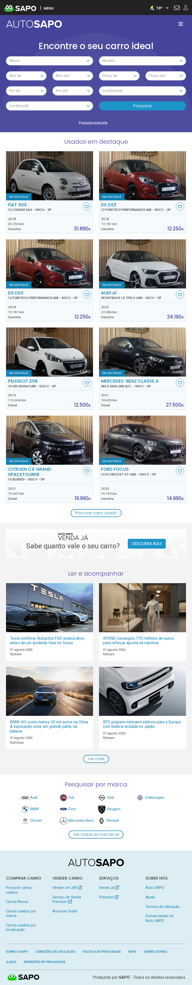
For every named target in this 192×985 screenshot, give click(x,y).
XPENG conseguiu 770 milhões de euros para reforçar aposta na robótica (138, 640)
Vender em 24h (65, 888)
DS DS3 (136, 207)
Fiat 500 (30, 207)
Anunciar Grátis (65, 911)
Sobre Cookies (155, 951)
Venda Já (107, 888)
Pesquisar (142, 106)
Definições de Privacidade (45, 962)
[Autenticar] (177, 8)
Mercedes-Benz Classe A (129, 383)
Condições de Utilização (55, 951)
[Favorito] (87, 206)
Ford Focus (128, 471)
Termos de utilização (163, 907)
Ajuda (150, 897)
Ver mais (96, 759)
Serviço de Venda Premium (66, 899)
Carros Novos (17, 902)
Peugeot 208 (32, 383)
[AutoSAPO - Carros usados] (34, 24)
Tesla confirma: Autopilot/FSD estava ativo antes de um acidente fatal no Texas (47, 640)
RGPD (132, 951)
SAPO (23, 977)
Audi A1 (131, 295)
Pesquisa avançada (93, 122)
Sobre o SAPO (17, 951)
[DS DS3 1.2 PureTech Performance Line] (142, 175)
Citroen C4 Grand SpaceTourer (29, 474)
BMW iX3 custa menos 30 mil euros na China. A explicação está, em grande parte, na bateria (49, 727)
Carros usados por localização (21, 927)
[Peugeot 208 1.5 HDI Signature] (49, 352)
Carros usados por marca (21, 913)
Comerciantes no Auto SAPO (160, 918)
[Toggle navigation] (181, 24)
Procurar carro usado (96, 513)
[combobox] (49, 60)
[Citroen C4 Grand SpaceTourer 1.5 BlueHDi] (49, 440)
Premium (107, 897)
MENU (49, 8)
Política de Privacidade (102, 951)
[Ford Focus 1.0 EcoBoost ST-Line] (142, 440)
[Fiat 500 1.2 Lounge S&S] (49, 175)
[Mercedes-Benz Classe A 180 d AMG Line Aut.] (142, 352)
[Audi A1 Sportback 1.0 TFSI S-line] (142, 263)
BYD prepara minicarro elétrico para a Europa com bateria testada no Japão (141, 724)
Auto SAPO (155, 888)
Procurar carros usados (19, 890)
